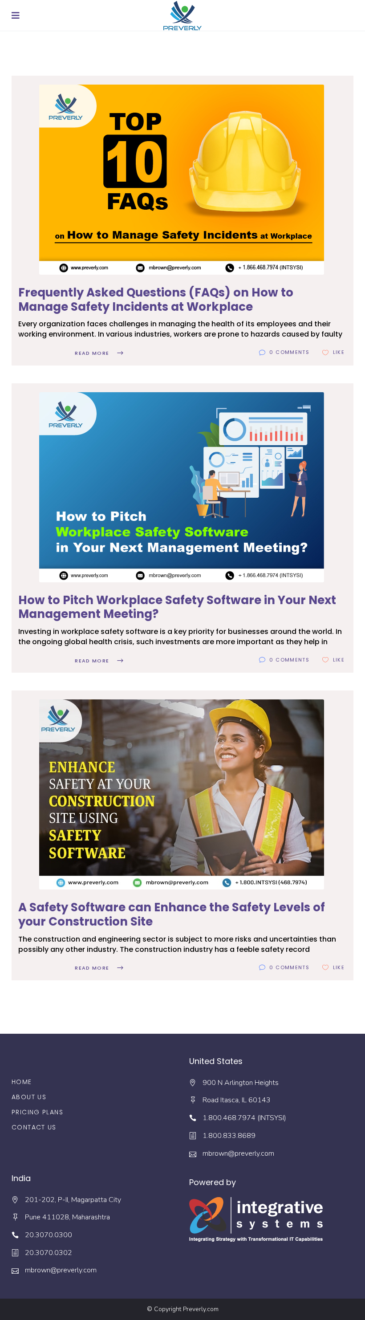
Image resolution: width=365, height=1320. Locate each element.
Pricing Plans (37, 1112)
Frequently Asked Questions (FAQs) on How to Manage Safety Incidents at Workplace (155, 299)
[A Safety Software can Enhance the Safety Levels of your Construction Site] (181, 794)
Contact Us (34, 1127)
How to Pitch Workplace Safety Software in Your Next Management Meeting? (177, 607)
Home (22, 1081)
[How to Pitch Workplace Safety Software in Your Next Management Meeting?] (181, 487)
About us (29, 1097)
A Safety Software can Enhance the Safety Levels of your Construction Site (171, 914)
